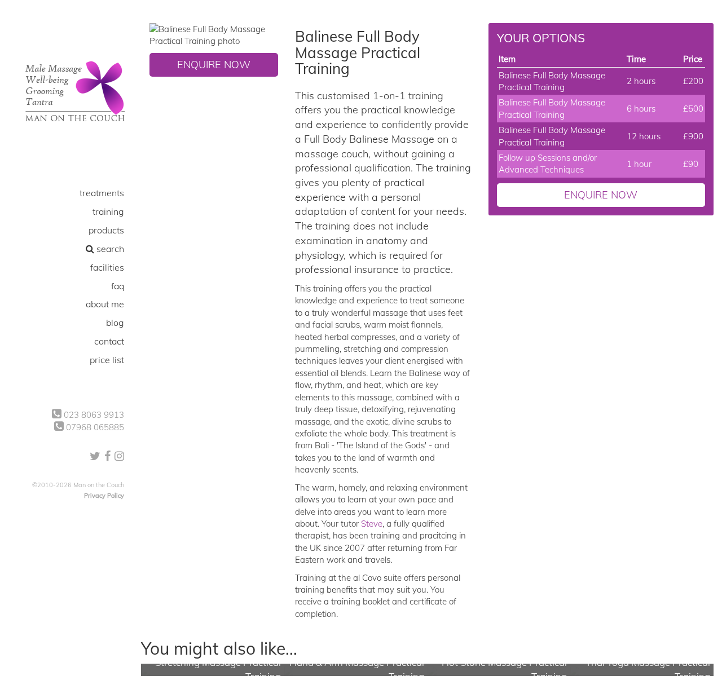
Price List (107, 359)
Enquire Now (213, 64)
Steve (371, 523)
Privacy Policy (104, 496)
